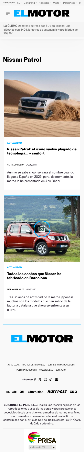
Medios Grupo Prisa (42, 447)
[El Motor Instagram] (45, 380)
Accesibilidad (46, 370)
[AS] (22, 392)
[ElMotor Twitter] (40, 380)
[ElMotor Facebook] (35, 380)
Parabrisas (69, 2)
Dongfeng (29, 2)
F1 (18, 2)
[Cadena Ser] (73, 392)
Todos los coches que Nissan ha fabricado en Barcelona (34, 276)
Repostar (44, 2)
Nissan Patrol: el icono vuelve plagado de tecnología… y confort (42, 151)
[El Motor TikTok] (50, 380)
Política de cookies (27, 370)
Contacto (61, 370)
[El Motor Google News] (56, 380)
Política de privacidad (33, 365)
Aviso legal (13, 365)
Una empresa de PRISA (42, 437)
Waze (56, 2)
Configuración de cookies (61, 365)
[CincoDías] (36, 392)
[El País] (11, 392)
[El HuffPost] (57, 392)
